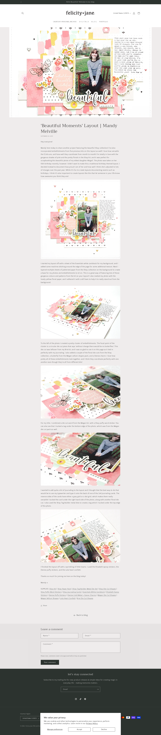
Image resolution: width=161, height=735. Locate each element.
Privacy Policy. (92, 723)
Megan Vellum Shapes (49, 598)
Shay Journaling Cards (72, 592)
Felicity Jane (29, 726)
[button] (22, 13)
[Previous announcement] (21, 2)
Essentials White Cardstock (94, 592)
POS (34, 726)
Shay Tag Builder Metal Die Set (85, 589)
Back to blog (82, 615)
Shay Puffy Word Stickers (51, 592)
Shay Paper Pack (64, 589)
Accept (79, 729)
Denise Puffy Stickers (57, 595)
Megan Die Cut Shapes (107, 595)
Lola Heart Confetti (67, 598)
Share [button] (45, 605)
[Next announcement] (140, 2)
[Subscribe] (97, 689)
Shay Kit (52, 589)
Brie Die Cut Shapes (85, 598)
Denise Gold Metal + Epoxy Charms (82, 595)
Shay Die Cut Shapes (107, 589)
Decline (104, 729)
